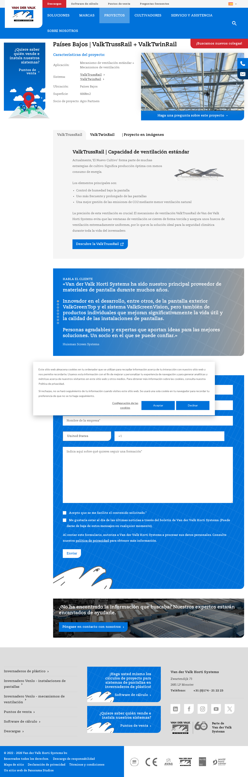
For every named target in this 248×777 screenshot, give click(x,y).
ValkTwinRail (90, 79)
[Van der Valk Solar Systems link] (185, 762)
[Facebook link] (189, 709)
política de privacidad (92, 540)
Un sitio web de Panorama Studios (29, 770)
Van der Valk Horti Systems (23, 14)
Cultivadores (147, 15)
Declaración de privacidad (46, 764)
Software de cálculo (84, 4)
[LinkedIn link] (175, 709)
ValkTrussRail (91, 74)
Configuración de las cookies (125, 405)
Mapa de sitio (14, 764)
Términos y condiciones (86, 764)
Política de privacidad (51, 383)
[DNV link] (134, 762)
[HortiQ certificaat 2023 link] (202, 762)
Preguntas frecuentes (154, 4)
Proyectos (114, 15)
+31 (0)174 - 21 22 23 (208, 690)
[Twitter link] (229, 709)
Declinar (193, 405)
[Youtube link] (216, 709)
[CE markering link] (151, 762)
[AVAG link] (168, 762)
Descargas (54, 4)
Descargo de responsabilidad (74, 759)
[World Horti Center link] (219, 762)
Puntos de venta (119, 4)
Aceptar (158, 405)
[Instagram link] (202, 709)
